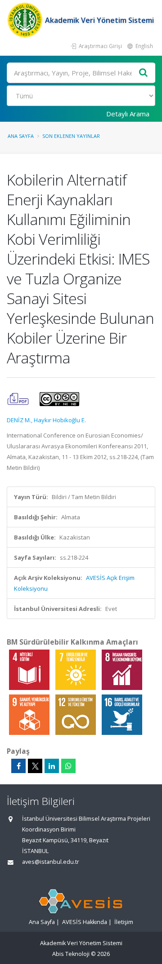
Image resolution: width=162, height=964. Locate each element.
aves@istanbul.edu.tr (50, 862)
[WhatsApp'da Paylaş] (68, 766)
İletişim (123, 922)
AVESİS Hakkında (84, 922)
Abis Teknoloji (71, 954)
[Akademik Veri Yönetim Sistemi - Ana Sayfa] (26, 20)
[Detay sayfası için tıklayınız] (30, 669)
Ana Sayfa (21, 136)
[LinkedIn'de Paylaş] (52, 766)
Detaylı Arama (127, 113)
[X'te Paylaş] (35, 766)
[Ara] (143, 73)
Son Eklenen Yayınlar (71, 136)
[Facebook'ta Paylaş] (18, 766)
